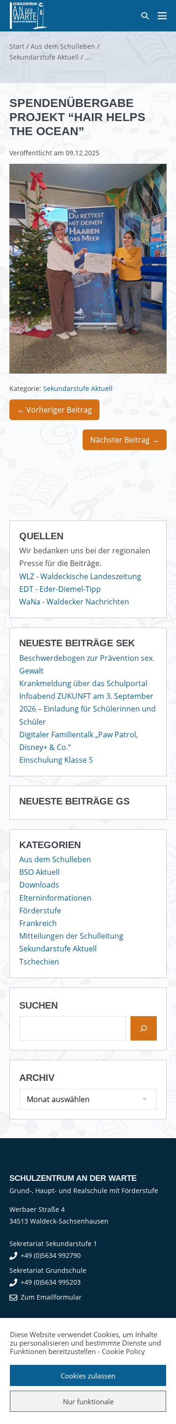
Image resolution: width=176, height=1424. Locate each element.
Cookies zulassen (88, 1375)
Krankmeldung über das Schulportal (83, 683)
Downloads (39, 885)
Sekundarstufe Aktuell (78, 388)
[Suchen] (143, 1028)
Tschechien (39, 962)
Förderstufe (40, 910)
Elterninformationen (55, 898)
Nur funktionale (88, 1401)
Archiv (36, 1077)
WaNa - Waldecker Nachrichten (74, 602)
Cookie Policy (123, 1351)
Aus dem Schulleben (55, 859)
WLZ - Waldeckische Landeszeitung (80, 576)
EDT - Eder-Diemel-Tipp (60, 589)
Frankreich (38, 923)
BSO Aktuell (39, 872)
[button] (145, 15)
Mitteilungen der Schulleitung (71, 936)
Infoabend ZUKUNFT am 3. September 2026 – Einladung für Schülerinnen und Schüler (87, 709)
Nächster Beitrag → (124, 440)
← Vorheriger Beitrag (54, 410)
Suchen (38, 1005)
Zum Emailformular (51, 1297)
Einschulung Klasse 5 (56, 760)
